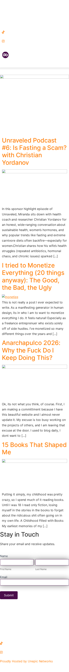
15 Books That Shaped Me (34, 448)
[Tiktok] (34, 32)
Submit (9, 595)
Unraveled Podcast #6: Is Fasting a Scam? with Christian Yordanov (34, 151)
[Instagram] (34, 41)
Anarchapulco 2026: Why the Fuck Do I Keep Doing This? (31, 350)
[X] (34, 22)
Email (3, 577)
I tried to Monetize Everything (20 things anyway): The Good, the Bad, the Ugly (33, 276)
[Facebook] (34, 4)
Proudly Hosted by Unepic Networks (26, 661)
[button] (34, 68)
